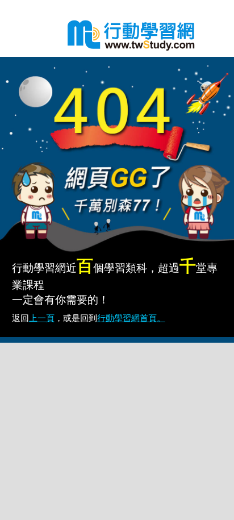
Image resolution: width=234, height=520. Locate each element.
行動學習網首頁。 (131, 318)
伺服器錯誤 (128, 34)
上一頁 (42, 318)
